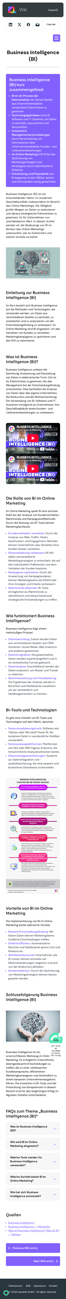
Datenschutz (15, 1285)
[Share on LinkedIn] (10, 24)
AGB (28, 1285)
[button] (6, 1293)
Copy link (51, 24)
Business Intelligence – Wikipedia (29, 1226)
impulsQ (12, 10)
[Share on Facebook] (28, 24)
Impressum (40, 1285)
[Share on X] (19, 24)
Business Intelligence (21, 1223)
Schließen (60, 1034)
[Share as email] (37, 24)
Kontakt (53, 1285)
